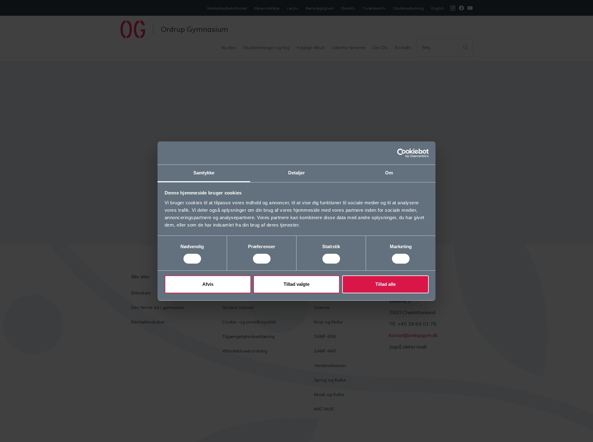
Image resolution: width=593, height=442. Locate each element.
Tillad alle (385, 284)
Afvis (207, 284)
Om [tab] (389, 172)
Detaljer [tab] (296, 172)
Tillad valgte (296, 284)
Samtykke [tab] (204, 172)
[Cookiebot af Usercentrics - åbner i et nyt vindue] (402, 153)
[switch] (262, 259)
